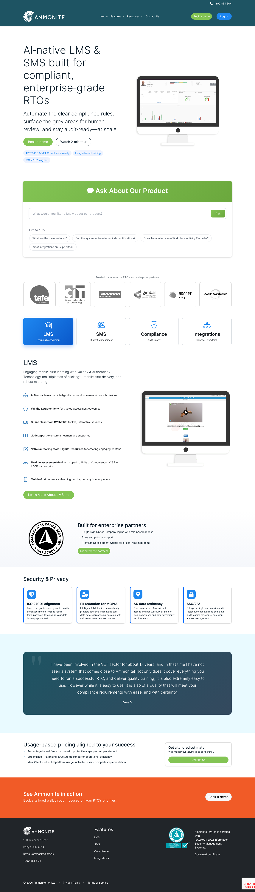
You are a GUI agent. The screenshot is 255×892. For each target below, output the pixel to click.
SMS (97, 844)
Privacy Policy (71, 882)
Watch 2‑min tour (73, 142)
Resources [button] (133, 16)
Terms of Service (98, 882)
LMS (97, 837)
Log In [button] (224, 16)
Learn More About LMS (46, 495)
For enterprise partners (94, 551)
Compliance (101, 851)
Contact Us (152, 16)
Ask (218, 213)
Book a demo (202, 16)
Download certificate (207, 854)
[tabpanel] (127, 424)
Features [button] (116, 16)
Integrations (101, 858)
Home (104, 16)
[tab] (48, 331)
